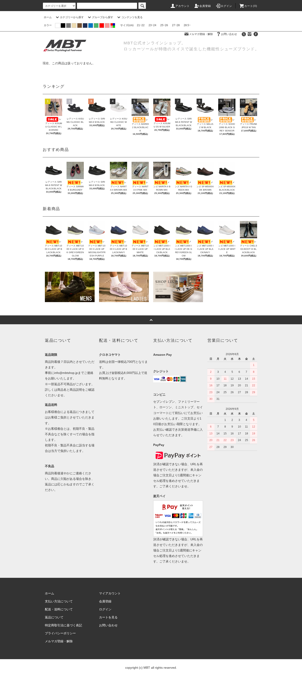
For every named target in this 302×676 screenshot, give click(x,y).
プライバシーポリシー (60, 633)
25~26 (164, 25)
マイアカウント (110, 593)
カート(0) (250, 6)
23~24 (152, 25)
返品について (54, 617)
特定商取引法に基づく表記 (63, 625)
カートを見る (108, 617)
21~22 (141, 25)
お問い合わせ (229, 34)
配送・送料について (59, 609)
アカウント (182, 6)
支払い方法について (59, 601)
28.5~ (187, 25)
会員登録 (205, 6)
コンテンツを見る (132, 17)
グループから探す (102, 17)
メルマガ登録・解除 (201, 34)
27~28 (176, 25)
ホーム (48, 17)
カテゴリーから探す (72, 17)
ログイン (226, 6)
